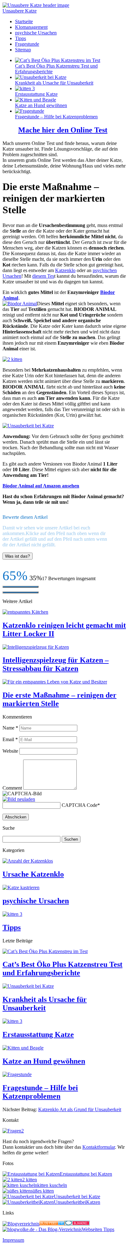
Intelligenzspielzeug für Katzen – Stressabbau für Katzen (56, 664)
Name (10, 727)
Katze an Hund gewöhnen (41, 105)
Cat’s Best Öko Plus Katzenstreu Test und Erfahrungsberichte (62, 968)
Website (10, 751)
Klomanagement (31, 27)
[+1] (21, 587)
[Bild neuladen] (19, 799)
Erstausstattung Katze (36, 94)
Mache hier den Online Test (62, 130)
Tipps (20, 38)
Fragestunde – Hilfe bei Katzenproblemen (56, 116)
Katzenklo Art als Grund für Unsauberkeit (79, 1109)
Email (10, 739)
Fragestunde (27, 44)
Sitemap (23, 49)
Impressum (13, 1240)
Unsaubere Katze (20, 10)
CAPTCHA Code (79, 805)
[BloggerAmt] (21, 1223)
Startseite (24, 21)
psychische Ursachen (36, 32)
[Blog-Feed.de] (51, 1223)
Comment (12, 788)
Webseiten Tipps (98, 1229)
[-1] (21, 592)
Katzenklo (65, 270)
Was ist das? (17, 556)
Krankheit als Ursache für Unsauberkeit (54, 82)
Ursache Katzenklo (33, 874)
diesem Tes (43, 276)
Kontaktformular (98, 1147)
